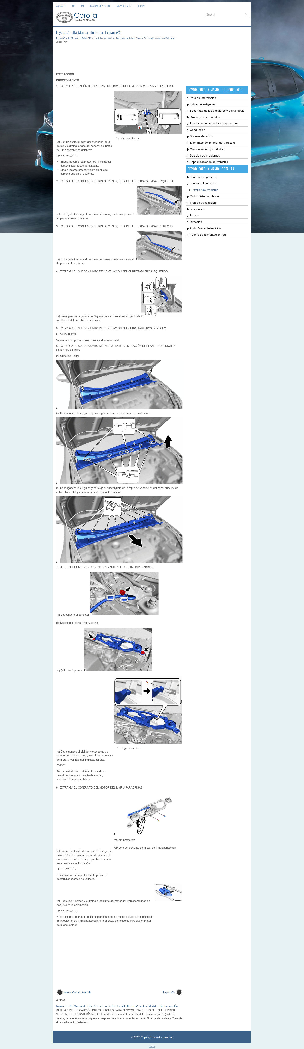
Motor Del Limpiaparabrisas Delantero (156, 38)
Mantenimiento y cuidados (207, 149)
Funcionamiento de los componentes (214, 123)
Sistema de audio (201, 136)
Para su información (203, 97)
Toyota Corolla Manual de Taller (71, 38)
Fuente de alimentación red (208, 234)
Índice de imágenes (202, 104)
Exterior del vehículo (99, 38)
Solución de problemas (205, 155)
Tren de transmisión (203, 202)
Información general (203, 177)
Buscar (141, 5)
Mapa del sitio (124, 5)
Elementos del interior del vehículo (212, 142)
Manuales (61, 5)
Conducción (197, 129)
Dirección (196, 221)
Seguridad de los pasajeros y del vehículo (217, 110)
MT (82, 5)
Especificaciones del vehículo (209, 162)
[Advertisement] (119, 55)
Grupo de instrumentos (205, 117)
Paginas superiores (100, 5)
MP (73, 5)
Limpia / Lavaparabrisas (123, 38)
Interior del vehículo (203, 183)
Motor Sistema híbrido (204, 196)
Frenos (194, 215)
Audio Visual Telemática (205, 228)
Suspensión (197, 209)
